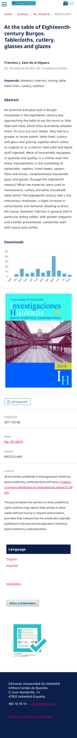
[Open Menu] (4, 4)
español (12, 566)
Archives (22, 14)
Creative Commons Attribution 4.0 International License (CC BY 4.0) (38, 487)
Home (8, 14)
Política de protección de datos (31, 716)
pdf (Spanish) (19, 402)
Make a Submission (22, 603)
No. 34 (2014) (41, 14)
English (11, 559)
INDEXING (13, 584)
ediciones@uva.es (44, 704)
